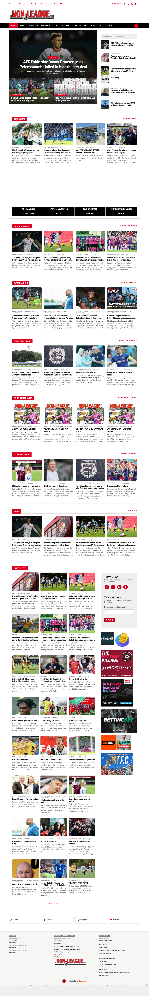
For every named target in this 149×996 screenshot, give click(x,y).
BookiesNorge (103, 975)
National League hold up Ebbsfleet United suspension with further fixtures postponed (123, 57)
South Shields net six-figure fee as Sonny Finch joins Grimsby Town (25, 316)
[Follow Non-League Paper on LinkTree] (125, 587)
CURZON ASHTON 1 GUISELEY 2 (25, 429)
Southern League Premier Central (25, 880)
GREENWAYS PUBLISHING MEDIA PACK (67, 949)
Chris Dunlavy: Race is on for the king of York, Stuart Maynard (121, 151)
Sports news (103, 961)
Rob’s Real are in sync (20, 760)
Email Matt (12, 942)
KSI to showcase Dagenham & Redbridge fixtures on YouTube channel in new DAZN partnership (88, 316)
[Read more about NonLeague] (70, 965)
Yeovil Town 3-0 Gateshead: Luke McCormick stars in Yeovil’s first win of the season (52, 680)
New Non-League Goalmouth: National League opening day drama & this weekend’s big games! (122, 316)
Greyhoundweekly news (106, 967)
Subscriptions (80, 26)
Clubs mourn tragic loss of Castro (24, 720)
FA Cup (59, 213)
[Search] (136, 23)
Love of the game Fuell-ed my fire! (25, 799)
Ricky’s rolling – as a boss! (50, 720)
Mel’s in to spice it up (48, 842)
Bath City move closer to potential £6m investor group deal (25, 373)
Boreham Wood (74, 593)
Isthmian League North (49, 718)
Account (11, 4)
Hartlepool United (19, 676)
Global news (103, 969)
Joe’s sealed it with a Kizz (78, 679)
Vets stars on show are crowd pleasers (80, 843)
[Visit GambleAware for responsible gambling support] (77, 981)
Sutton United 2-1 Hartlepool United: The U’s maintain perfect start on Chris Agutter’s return (24, 680)
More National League (128, 225)
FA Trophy (90, 213)
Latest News (17, 540)
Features (33, 26)
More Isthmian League (128, 454)
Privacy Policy (103, 945)
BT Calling (115, 77)
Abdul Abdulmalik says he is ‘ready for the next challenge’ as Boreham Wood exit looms (57, 258)
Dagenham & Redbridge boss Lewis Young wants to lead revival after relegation (123, 91)
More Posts (53, 903)
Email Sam (57, 943)
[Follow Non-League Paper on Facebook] (113, 587)
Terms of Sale (103, 947)
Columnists (16, 147)
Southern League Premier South (52, 796)
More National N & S (128, 282)
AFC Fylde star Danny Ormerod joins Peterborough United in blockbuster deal (122, 44)
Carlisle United (46, 880)
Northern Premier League (121, 209)
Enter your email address (114, 607)
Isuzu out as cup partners (78, 720)
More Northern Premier (127, 397)
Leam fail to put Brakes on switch (24, 884)
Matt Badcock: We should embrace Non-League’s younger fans (25, 151)
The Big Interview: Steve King (55, 486)
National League (28, 209)
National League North (21, 839)
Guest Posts (45, 4)
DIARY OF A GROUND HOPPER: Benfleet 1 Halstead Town (88, 151)
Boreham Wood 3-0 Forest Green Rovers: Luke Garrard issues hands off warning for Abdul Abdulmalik (89, 258)
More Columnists (129, 118)
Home (13, 26)
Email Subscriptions (105, 940)
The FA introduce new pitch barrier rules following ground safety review (58, 373)
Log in (107, 26)
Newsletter (96, 26)
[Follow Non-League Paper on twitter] (128, 4)
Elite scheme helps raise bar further (26, 486)
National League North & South (24, 311)
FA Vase (121, 213)
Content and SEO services (107, 964)
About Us (33, 4)
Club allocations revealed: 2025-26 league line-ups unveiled (123, 104)
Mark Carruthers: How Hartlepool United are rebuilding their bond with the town (58, 151)
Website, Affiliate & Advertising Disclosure (112, 950)
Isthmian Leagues (19, 483)
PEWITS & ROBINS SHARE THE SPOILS (56, 430)
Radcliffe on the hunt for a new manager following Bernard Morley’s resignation (58, 316)
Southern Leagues (19, 369)
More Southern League (127, 340)
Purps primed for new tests (117, 486)
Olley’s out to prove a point (50, 760)
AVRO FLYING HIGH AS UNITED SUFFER (119, 430)
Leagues (44, 26)
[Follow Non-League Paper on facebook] (124, 4)
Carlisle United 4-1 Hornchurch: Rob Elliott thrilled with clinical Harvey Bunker (52, 884)
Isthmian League (28, 213)
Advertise (22, 4)
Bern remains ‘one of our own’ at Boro (24, 843)
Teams (55, 26)
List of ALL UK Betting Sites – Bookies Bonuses (114, 972)
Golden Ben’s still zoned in (86, 372)
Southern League (90, 209)
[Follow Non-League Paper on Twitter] (106, 587)
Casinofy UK (58, 4)
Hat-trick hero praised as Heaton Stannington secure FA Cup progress (123, 70)
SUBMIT (109, 620)
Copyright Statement (105, 953)
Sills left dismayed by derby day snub (52, 801)
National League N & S (59, 209)
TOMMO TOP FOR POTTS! (78, 883)
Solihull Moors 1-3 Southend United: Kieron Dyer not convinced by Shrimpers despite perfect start (121, 258)
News (22, 26)
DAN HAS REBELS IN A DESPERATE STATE (89, 430)
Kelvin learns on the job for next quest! (119, 373)
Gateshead (44, 676)
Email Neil (57, 957)
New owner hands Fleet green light (82, 760)
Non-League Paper (19, 718)
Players (65, 26)
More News (132, 510)
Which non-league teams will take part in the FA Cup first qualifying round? (25, 639)
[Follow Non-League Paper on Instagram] (132, 4)
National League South (77, 757)
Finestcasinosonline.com (107, 958)
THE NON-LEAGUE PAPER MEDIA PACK (66, 946)
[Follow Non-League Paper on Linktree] (135, 4)
